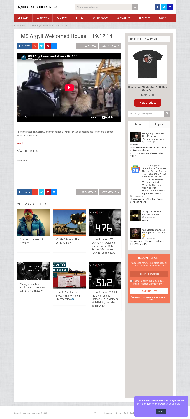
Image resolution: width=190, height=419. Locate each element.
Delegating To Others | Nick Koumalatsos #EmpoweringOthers (154, 136)
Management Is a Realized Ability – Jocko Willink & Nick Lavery (33, 287)
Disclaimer (134, 413)
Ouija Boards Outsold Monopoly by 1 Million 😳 (153, 232)
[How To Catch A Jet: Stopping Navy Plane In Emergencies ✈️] (69, 275)
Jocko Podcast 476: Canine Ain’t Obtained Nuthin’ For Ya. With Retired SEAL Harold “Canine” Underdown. (103, 246)
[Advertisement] (67, 175)
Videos (146, 18)
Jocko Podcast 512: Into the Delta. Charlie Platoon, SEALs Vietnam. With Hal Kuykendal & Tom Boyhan (105, 299)
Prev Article (88, 46)
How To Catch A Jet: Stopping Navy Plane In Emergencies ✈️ (68, 295)
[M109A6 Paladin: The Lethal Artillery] (69, 222)
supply (20, 143)
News (43, 18)
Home (24, 18)
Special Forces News (23, 413)
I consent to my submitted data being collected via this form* (148, 282)
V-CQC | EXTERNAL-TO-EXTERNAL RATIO (154, 213)
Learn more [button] (174, 404)
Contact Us (121, 413)
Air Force (102, 18)
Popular (159, 124)
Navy (81, 18)
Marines (125, 18)
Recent (139, 124)
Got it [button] (161, 411)
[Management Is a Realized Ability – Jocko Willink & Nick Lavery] (33, 271)
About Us (108, 413)
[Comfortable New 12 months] (33, 222)
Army (63, 18)
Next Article (109, 46)
